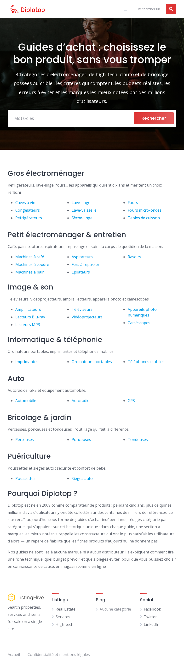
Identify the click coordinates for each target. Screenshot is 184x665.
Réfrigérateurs (28, 217)
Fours (133, 202)
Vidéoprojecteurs (87, 317)
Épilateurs (81, 272)
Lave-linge (81, 202)
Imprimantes (26, 361)
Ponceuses (81, 439)
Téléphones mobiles (146, 361)
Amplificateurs (28, 309)
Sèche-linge (82, 217)
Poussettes (25, 478)
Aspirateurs (82, 256)
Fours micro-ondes (144, 210)
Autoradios (82, 400)
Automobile (25, 400)
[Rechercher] (171, 9)
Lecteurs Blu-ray (30, 317)
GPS (131, 400)
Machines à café (29, 256)
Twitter (150, 616)
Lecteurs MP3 (27, 324)
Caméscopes (139, 322)
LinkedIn (151, 624)
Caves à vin (25, 202)
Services (63, 616)
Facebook (152, 609)
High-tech (64, 624)
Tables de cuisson (144, 217)
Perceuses (24, 439)
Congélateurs (27, 210)
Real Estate (65, 609)
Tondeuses (138, 439)
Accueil (14, 654)
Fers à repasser (85, 264)
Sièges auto (82, 478)
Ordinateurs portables (92, 361)
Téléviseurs (82, 309)
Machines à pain (30, 272)
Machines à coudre (32, 264)
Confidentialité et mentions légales (59, 654)
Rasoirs (134, 256)
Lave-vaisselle (84, 210)
